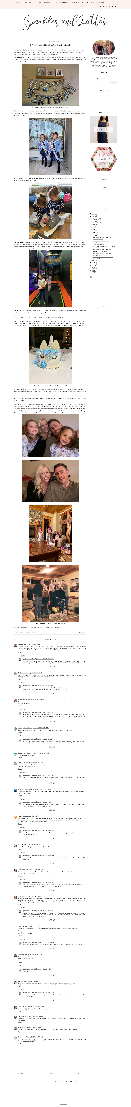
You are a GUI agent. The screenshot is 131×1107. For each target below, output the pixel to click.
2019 (93, 262)
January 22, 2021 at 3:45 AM (34, 1037)
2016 (93, 267)
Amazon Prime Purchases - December (103, 257)
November (96, 219)
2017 (93, 265)
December (96, 218)
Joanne (20, 844)
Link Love (90, 2)
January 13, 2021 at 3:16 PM (45, 855)
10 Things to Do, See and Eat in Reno (103, 159)
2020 (93, 260)
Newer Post (20, 1073)
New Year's (31, 632)
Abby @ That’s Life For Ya (26, 789)
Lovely (20, 926)
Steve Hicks (21, 1037)
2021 (93, 216)
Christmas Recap (97, 255)
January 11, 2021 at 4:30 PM (34, 869)
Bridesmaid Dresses (103, 129)
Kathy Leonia (22, 1016)
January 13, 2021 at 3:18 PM (45, 942)
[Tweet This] (79, 633)
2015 (93, 268)
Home (17, 2)
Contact (33, 2)
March (95, 232)
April (94, 230)
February (95, 234)
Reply (20, 652)
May (94, 229)
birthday (23, 632)
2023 (93, 213)
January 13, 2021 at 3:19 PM (45, 969)
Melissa (20, 644)
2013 (93, 272)
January (95, 235)
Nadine (20, 816)
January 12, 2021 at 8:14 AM (33, 954)
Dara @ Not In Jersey (24, 753)
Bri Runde (21, 896)
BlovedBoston (26, 703)
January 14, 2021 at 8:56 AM (35, 1016)
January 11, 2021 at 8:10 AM (34, 762)
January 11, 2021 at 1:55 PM (31, 816)
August (95, 224)
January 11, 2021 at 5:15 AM (34, 673)
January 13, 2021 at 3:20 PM (45, 992)
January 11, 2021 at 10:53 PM (31, 926)
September (96, 223)
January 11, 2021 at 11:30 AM (45, 775)
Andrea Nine (22, 673)
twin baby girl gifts (28, 1041)
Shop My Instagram (61, 2)
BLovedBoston (23, 699)
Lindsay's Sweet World (25, 728)
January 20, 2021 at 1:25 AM (33, 1027)
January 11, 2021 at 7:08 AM (40, 753)
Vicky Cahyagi (22, 1006)
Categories (102, 2)
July (94, 226)
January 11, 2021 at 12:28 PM (43, 789)
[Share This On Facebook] (77, 633)
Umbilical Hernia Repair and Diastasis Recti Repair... (104, 247)
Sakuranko (21, 954)
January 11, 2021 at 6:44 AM (41, 728)
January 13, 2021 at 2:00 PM (29, 981)
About (24, 2)
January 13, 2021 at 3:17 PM (45, 911)
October (95, 221)
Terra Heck (21, 1027)
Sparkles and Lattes (29, 659)
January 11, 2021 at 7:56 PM (33, 896)
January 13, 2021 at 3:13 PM (45, 882)
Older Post (82, 1073)
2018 (93, 264)
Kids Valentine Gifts (98, 239)
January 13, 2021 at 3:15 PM (45, 830)
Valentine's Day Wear (98, 244)
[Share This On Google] (84, 633)
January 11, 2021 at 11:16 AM (45, 659)
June (94, 227)
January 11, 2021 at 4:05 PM (32, 844)
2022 (93, 215)
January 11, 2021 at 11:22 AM (45, 739)
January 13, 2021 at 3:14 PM (45, 802)
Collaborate (44, 2)
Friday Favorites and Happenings (102, 237)
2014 (93, 270)
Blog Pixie (63, 1104)
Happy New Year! (97, 259)
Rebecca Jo (21, 869)
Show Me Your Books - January (101, 241)
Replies (22, 656)
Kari (19, 981)
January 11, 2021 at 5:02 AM (32, 644)
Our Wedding (77, 2)
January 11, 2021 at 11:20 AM (45, 712)
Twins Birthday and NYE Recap (101, 251)
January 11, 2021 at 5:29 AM (36, 699)
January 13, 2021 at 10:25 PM (36, 1006)
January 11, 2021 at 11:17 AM (45, 685)
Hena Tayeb (22, 762)
